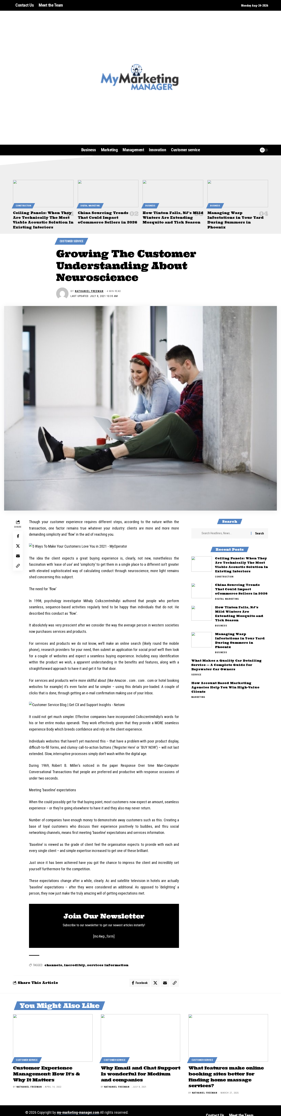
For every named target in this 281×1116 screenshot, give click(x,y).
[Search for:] (225, 533)
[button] (246, 150)
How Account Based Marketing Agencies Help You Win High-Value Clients (225, 687)
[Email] (18, 556)
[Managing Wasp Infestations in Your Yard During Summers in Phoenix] (237, 193)
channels (53, 965)
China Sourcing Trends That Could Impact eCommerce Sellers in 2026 (107, 217)
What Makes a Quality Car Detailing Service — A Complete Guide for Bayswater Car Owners (226, 665)
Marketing (198, 697)
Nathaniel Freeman (89, 291)
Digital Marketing (90, 205)
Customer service (71, 241)
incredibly (74, 965)
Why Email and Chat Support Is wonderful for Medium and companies (140, 1073)
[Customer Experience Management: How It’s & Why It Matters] (53, 1038)
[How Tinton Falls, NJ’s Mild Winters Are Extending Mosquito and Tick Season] (173, 193)
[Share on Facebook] (18, 536)
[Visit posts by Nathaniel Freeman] (62, 293)
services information (107, 965)
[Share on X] (18, 546)
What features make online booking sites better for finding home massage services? (226, 1076)
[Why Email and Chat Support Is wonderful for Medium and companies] (140, 1038)
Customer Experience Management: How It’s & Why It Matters (46, 1073)
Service (196, 675)
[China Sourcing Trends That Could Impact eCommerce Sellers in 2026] (108, 193)
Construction (23, 205)
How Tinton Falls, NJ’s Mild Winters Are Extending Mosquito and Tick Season (173, 217)
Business (150, 205)
